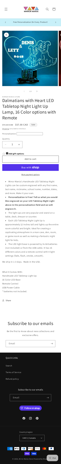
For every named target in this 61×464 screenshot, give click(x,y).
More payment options (30, 174)
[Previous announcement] (5, 22)
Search (9, 365)
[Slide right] (37, 91)
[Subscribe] (52, 343)
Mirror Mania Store (26, 459)
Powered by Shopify (41, 459)
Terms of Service (13, 372)
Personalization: (9, 133)
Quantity (6, 138)
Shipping (5, 129)
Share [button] (8, 300)
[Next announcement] (55, 22)
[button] (6, 9)
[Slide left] (24, 91)
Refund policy (12, 379)
